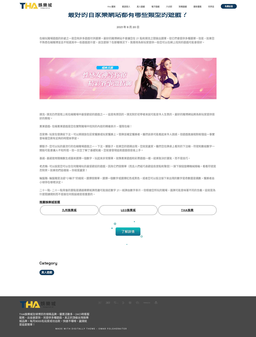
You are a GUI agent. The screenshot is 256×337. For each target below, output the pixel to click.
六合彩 (169, 6)
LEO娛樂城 (128, 210)
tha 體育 (111, 6)
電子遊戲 (155, 6)
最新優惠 (197, 6)
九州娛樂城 (69, 210)
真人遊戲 (141, 6)
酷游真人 (126, 6)
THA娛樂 (187, 210)
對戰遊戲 (183, 6)
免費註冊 (229, 6)
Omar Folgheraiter (113, 328)
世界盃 (211, 6)
